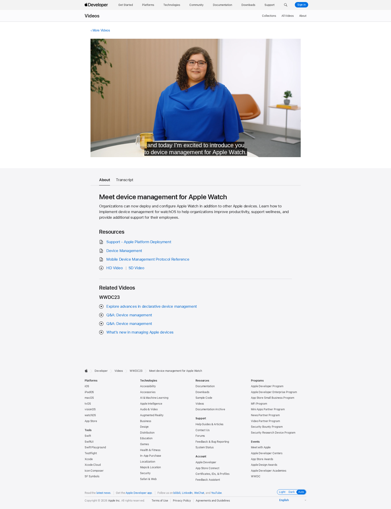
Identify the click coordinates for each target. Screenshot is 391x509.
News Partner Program (265, 415)
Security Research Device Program (273, 432)
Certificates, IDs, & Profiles (212, 473)
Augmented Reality (152, 415)
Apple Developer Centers (266, 453)
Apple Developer (206, 462)
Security (145, 473)
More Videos (101, 30)
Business (145, 421)
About (302, 15)
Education (146, 438)
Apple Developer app (139, 493)
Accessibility (148, 386)
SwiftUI (89, 441)
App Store (91, 421)
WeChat (199, 493)
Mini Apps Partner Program (268, 409)
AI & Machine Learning (154, 397)
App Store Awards (262, 459)
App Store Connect (207, 468)
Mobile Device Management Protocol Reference (147, 259)
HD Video (114, 268)
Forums (200, 435)
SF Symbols (92, 476)
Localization (147, 461)
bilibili (176, 493)
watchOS (90, 415)
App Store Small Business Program (272, 397)
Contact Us (203, 430)
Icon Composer (94, 470)
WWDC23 (136, 370)
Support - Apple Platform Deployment (138, 242)
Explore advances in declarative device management (151, 306)
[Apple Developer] (97, 5)
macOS (89, 397)
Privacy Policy (182, 500)
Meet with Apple (261, 447)
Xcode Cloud (93, 464)
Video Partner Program (265, 421)
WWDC (255, 476)
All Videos (287, 15)
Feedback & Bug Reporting (212, 441)
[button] (285, 5)
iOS (87, 386)
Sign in (301, 4)
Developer (101, 370)
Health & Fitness (150, 450)
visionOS (90, 409)
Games (144, 444)
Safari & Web (148, 479)
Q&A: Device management (129, 315)
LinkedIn (187, 493)
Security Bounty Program (267, 426)
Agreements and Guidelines (213, 500)
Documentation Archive (210, 409)
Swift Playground (95, 447)
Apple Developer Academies (268, 470)
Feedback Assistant (208, 479)
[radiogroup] (291, 492)
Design (144, 426)
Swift (88, 435)
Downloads (202, 392)
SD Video (136, 268)
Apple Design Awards (264, 464)
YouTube (216, 493)
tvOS (88, 403)
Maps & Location (150, 467)
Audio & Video (148, 409)
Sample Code (204, 397)
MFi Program (259, 403)
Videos (92, 16)
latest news (103, 493)
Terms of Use (160, 500)
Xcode (89, 459)
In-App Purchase (150, 455)
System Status (204, 447)
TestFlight (91, 453)
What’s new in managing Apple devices (140, 332)
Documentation (205, 386)
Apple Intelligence (151, 403)
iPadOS (89, 392)
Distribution (147, 432)
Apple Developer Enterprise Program (274, 392)
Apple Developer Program (267, 386)
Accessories (147, 392)
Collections (269, 15)
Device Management (124, 250)
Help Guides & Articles (209, 424)
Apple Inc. (114, 500)
